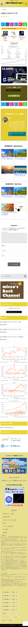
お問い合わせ (4, 613)
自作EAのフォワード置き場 (7, 620)
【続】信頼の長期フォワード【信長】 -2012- (10, 592)
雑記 (3, 532)
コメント (4, 232)
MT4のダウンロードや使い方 (8, 520)
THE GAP (4, 174)
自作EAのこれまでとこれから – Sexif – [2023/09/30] (7, 158)
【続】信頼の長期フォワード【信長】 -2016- (10, 602)
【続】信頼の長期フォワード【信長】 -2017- (10, 606)
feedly (14, 95)
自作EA (4, 529)
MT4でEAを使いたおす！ (10, 625)
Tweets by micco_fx (14, 308)
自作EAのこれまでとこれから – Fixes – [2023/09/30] (20, 158)
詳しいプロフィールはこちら (16, 134)
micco (5, 123)
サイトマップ (12, 613)
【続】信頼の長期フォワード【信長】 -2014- (10, 595)
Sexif (16, 212)
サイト (3, 255)
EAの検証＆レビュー (6, 513)
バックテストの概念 (6, 526)
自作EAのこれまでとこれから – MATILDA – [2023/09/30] (7, 213)
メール (4, 250)
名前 (3, 245)
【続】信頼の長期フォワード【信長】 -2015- (10, 599)
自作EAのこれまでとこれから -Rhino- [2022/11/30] (20, 175)
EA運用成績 (4, 516)
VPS (3, 523)
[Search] (25, 276)
